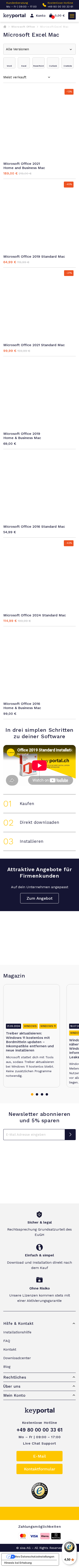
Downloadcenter (17, 1358)
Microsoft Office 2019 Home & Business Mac (22, 436)
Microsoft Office (23, 26)
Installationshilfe (17, 1332)
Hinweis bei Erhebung (18, 1562)
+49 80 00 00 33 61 (60, 6)
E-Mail (39, 1456)
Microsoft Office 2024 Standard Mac (34, 615)
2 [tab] (37, 1094)
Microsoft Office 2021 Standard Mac (34, 345)
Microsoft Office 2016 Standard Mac (34, 526)
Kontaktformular (39, 1469)
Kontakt (9, 1349)
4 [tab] (47, 1094)
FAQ (6, 1341)
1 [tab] (32, 1094)
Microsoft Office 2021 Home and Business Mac (24, 165)
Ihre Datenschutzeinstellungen (34, 1556)
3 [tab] (42, 1094)
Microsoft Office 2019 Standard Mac (34, 256)
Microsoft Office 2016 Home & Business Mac (22, 706)
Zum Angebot (39, 898)
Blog (7, 1366)
